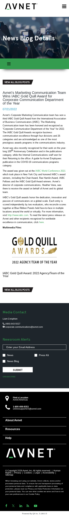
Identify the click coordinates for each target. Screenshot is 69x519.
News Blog (13, 361)
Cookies (28, 473)
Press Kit (44, 355)
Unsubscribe (9, 377)
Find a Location (20, 397)
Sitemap (9, 475)
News (10, 355)
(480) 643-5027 (12, 324)
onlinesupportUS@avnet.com (27, 409)
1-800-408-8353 (21, 406)
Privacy (17, 473)
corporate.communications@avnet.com (24, 327)
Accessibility (48, 473)
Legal (37, 473)
